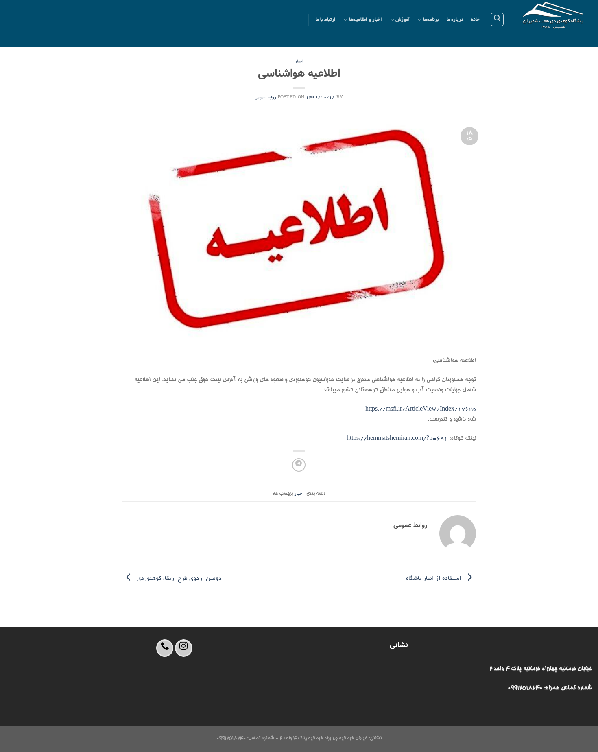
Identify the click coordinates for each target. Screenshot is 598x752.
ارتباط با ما (326, 19)
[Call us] (165, 648)
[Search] (497, 19)
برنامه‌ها (431, 19)
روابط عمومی (265, 98)
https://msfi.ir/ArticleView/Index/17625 (420, 409)
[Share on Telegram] (299, 465)
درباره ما (455, 19)
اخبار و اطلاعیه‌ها (365, 19)
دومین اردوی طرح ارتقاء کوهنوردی (178, 578)
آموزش (402, 19)
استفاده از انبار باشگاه (434, 578)
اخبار (299, 61)
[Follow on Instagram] (183, 648)
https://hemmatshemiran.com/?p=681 (397, 438)
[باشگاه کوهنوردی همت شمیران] (554, 23)
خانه (475, 19)
